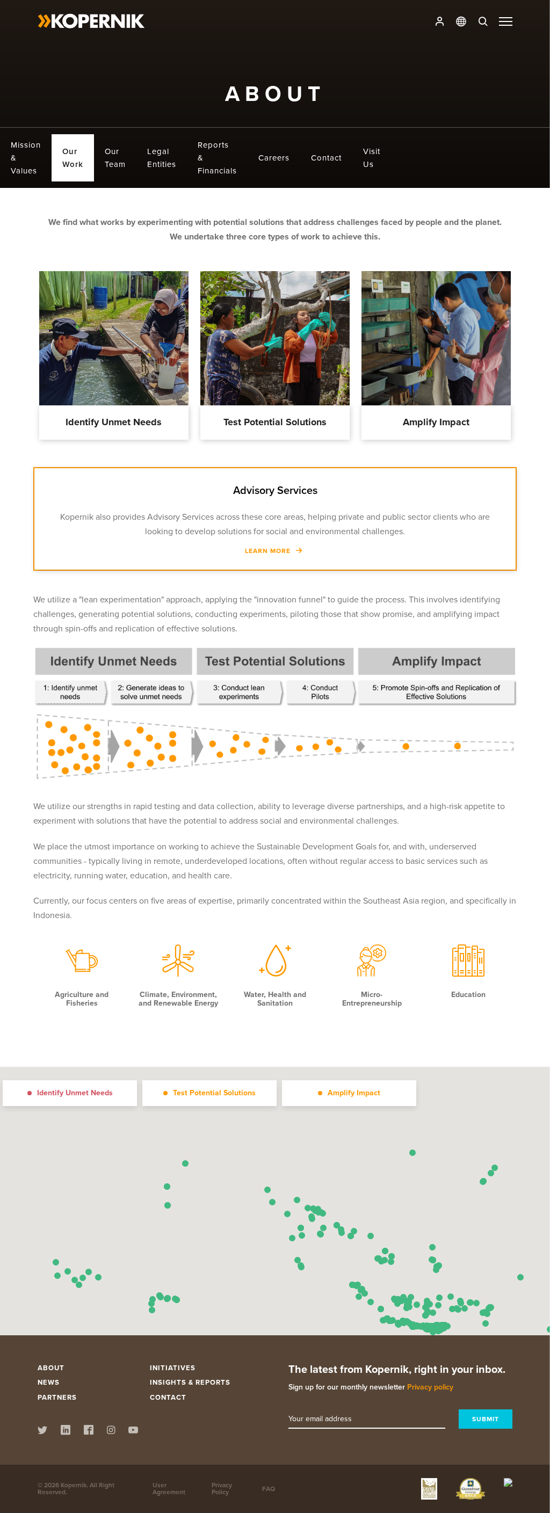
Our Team (115, 158)
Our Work (72, 158)
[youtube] (133, 1431)
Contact (326, 158)
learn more (107, 400)
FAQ (268, 1489)
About (51, 1368)
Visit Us (371, 158)
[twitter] (42, 1431)
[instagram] (111, 1431)
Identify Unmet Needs (113, 339)
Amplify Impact (436, 339)
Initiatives (173, 1368)
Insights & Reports (190, 1382)
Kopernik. (74, 1485)
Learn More (269, 550)
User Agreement (169, 1488)
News (49, 1382)
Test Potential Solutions (274, 339)
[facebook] (88, 1431)
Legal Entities (161, 158)
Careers (274, 158)
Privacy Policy (222, 1488)
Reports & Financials (217, 158)
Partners (57, 1397)
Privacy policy (430, 1387)
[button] (398, 1324)
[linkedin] (65, 1431)
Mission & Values (26, 158)
